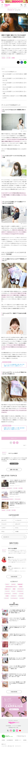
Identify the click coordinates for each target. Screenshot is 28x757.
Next (24, 445)
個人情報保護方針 (10, 740)
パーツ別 (8, 57)
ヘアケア (3, 527)
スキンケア (3, 520)
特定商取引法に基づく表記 (13, 727)
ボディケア (17, 524)
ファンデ (6, 598)
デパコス (20, 595)
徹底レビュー (7, 589)
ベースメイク (18, 520)
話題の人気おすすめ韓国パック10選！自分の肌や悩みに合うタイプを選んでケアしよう (14, 428)
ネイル (16, 527)
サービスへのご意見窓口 (16, 725)
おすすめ (13, 584)
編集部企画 (20, 584)
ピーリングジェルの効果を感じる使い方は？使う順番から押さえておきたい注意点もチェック (14, 365)
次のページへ (14, 438)
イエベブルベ (9, 488)
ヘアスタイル (20, 591)
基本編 (21, 586)
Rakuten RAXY (8, 5)
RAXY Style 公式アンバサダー (7, 499)
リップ (13, 591)
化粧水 (7, 595)
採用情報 (24, 740)
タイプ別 (20, 488)
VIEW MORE (14, 576)
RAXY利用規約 (8, 725)
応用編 (13, 57)
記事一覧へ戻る (14, 469)
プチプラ (14, 593)
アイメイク (8, 56)
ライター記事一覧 (14, 463)
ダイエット (14, 595)
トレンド (7, 591)
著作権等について (18, 740)
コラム (2, 531)
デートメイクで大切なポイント (10, 71)
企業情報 (3, 740)
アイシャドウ (17, 499)
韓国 (14, 589)
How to (3, 57)
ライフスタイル (14, 598)
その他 (16, 531)
